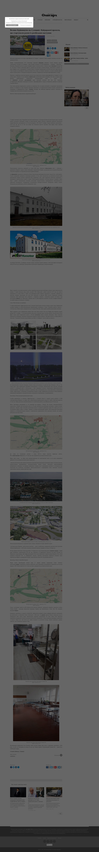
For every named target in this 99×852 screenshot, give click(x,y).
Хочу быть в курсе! (12, 25)
